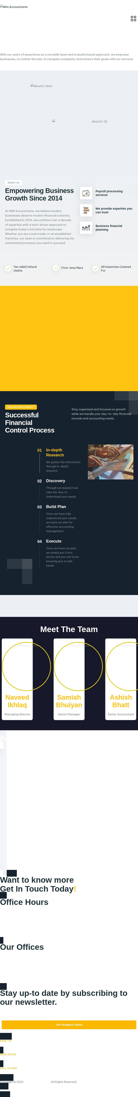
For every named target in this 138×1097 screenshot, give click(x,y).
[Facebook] (2, 1090)
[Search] (3, 16)
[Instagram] (15, 1090)
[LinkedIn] (9, 1090)
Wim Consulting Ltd (36, 1082)
